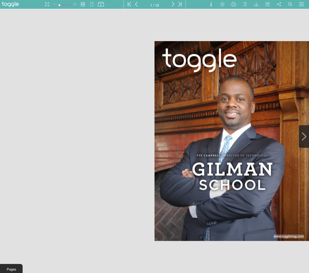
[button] (11, 268)
